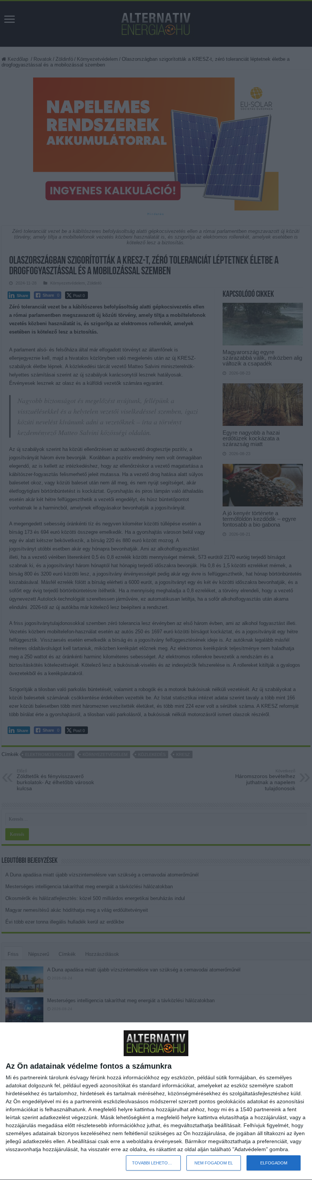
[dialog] (156, 1101)
